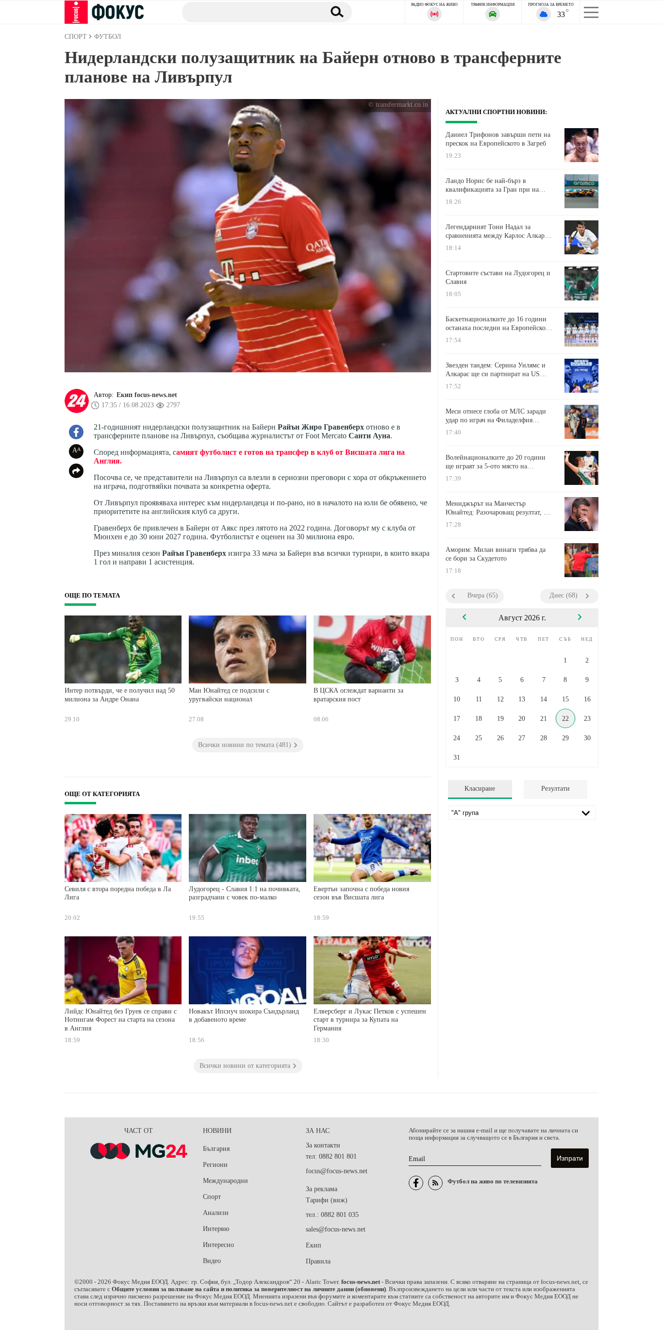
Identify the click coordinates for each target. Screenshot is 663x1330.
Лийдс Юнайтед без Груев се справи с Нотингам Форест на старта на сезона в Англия (121, 1020)
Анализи (216, 1212)
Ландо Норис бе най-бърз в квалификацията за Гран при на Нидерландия (492, 185)
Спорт (212, 1196)
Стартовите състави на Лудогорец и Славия (498, 277)
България (216, 1148)
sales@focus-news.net (335, 1229)
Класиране (479, 788)
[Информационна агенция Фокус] (416, 1183)
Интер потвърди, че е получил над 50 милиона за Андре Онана (120, 695)
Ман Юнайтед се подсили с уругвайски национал (229, 695)
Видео (212, 1260)
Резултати (555, 788)
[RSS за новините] (435, 1183)
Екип (313, 1245)
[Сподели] (76, 471)
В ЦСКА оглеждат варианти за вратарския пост (358, 695)
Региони (215, 1164)
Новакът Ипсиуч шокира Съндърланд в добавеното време (244, 1016)
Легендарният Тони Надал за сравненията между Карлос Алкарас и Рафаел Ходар (498, 231)
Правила (318, 1261)
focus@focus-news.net (336, 1171)
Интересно (218, 1244)
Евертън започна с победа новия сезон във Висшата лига (361, 893)
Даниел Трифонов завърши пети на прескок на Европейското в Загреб (498, 139)
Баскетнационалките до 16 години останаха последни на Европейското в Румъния (499, 324)
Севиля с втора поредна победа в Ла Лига (118, 893)
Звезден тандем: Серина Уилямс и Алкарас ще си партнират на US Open (496, 370)
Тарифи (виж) (327, 1200)
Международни (225, 1180)
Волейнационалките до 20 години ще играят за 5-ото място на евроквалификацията (496, 462)
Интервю (216, 1228)
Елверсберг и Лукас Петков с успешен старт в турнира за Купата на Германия (370, 1020)
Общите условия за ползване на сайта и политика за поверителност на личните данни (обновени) (249, 1289)
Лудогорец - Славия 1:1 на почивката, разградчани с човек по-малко (244, 893)
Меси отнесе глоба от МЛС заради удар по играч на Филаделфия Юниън (496, 416)
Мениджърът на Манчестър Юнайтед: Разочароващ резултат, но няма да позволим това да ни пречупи (498, 508)
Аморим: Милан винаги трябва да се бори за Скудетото (496, 554)
